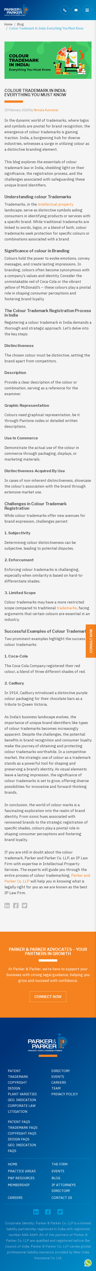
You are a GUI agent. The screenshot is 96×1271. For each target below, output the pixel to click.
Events (57, 1077)
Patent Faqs (19, 1122)
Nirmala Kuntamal (46, 110)
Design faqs (18, 1139)
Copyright (17, 1082)
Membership (19, 1185)
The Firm (59, 1164)
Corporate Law (21, 1106)
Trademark (18, 1077)
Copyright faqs (22, 1133)
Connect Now (48, 997)
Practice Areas (22, 1171)
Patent (14, 1071)
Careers (58, 1082)
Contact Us (62, 1198)
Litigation (17, 1111)
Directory (60, 1071)
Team (56, 1088)
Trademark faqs (23, 1127)
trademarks (67, 607)
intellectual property (55, 204)
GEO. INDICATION (22, 1100)
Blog (20, 24)
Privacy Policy (64, 1094)
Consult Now (91, 641)
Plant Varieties (22, 1094)
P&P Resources (21, 1178)
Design (14, 1088)
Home (8, 24)
